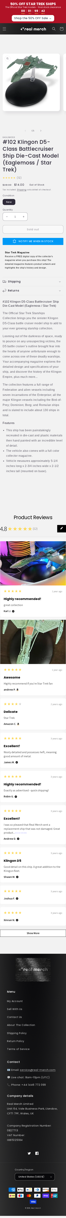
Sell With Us (14, 1009)
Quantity (8, 209)
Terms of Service (18, 1049)
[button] (4, 29)
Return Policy (15, 1041)
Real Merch (36, 1208)
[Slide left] (25, 131)
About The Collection (21, 1025)
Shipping (21, 189)
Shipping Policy (17, 1033)
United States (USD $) (31, 1176)
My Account (15, 1001)
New (9, 202)
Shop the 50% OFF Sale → (33, 18)
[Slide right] (41, 131)
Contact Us (14, 1017)
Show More (21, 833)
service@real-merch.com (37, 1070)
